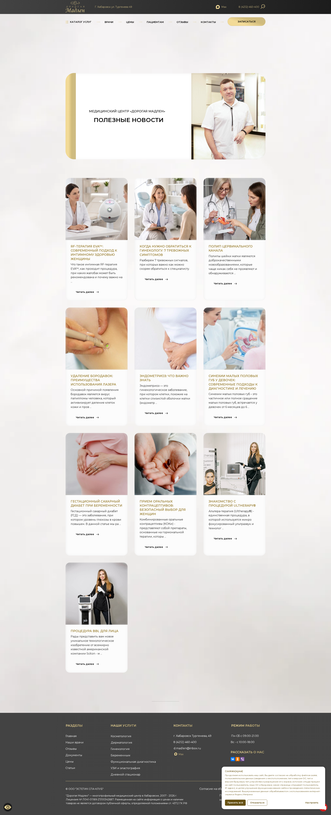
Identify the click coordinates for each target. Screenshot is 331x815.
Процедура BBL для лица (94, 631)
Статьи (70, 768)
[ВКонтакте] (233, 759)
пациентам (155, 22)
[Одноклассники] (237, 759)
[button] (246, 21)
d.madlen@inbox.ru (187, 748)
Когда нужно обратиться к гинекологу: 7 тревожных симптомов (165, 251)
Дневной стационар (125, 774)
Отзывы (71, 748)
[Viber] (242, 759)
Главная (71, 736)
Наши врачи (75, 742)
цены (130, 22)
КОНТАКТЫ (208, 22)
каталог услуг (80, 21)
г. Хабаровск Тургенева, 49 (192, 736)
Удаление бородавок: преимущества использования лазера (93, 380)
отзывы (182, 22)
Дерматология (121, 742)
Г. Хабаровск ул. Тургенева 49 (113, 6)
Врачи (109, 22)
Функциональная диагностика (133, 761)
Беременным (120, 755)
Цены (70, 761)
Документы (74, 755)
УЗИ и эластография (125, 768)
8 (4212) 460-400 (249, 6)
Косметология (121, 736)
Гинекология (120, 749)
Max (223, 6)
